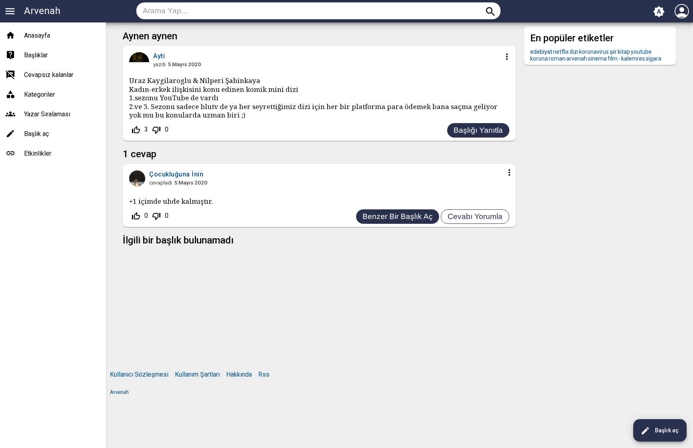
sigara (653, 58)
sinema (597, 58)
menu (10, 11)
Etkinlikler (37, 153)
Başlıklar (36, 55)
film (613, 58)
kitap (624, 52)
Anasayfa (37, 35)
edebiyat (541, 51)
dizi (573, 52)
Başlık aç (659, 431)
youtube (641, 52)
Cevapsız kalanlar (48, 75)
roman (557, 58)
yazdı (159, 64)
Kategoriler (39, 94)
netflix (561, 52)
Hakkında (239, 374)
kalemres (633, 58)
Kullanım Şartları (197, 374)
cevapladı (160, 182)
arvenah (576, 58)
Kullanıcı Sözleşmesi (139, 374)
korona (539, 58)
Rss (264, 374)
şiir (613, 52)
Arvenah (42, 10)
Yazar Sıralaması (47, 114)
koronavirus (594, 52)
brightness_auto (659, 12)
